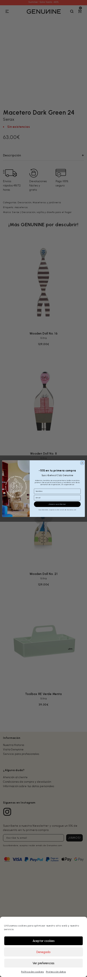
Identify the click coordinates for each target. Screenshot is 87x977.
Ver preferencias (43, 963)
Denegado (43, 952)
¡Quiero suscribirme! (57, 504)
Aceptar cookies (44, 941)
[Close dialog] (82, 463)
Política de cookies (32, 971)
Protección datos (56, 971)
